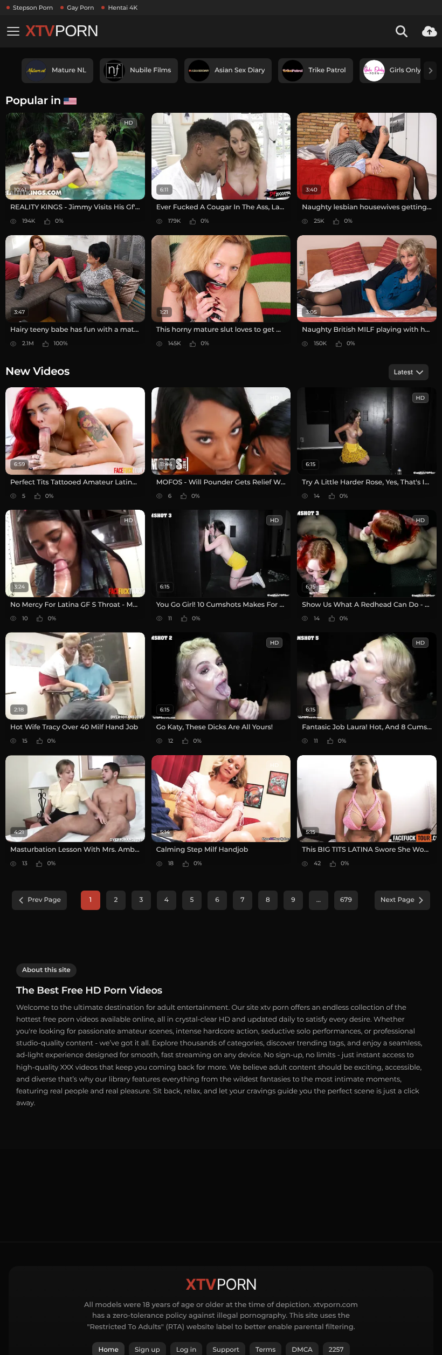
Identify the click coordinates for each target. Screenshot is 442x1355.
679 (346, 900)
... (318, 900)
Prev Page (44, 900)
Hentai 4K (122, 7)
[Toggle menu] (13, 31)
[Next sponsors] (430, 70)
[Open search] (401, 31)
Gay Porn (80, 7)
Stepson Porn (33, 7)
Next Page (398, 900)
